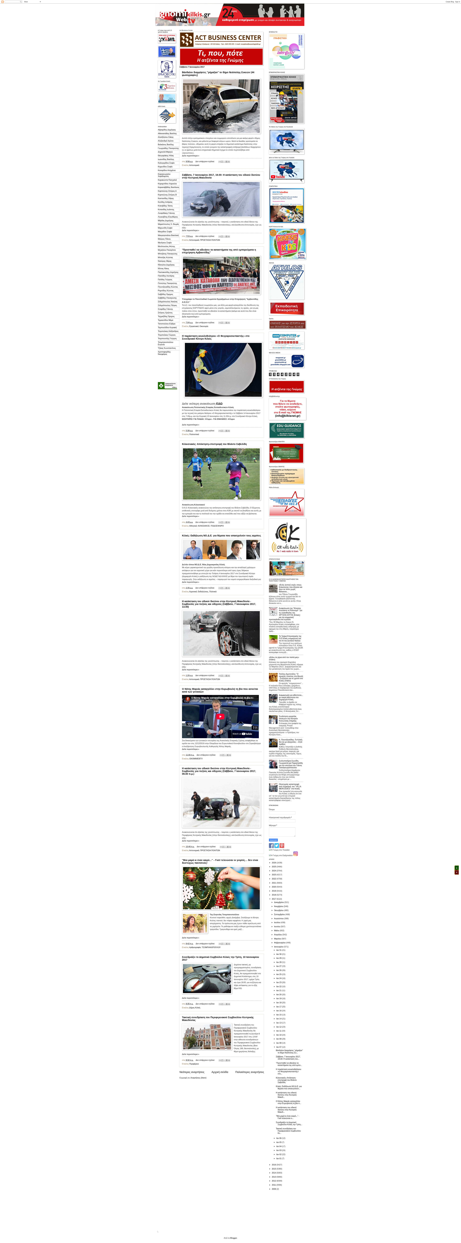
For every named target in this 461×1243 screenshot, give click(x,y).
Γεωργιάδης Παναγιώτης (168, 148)
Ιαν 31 (279, 950)
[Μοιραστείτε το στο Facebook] (226, 161)
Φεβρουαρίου (280, 943)
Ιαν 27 (279, 966)
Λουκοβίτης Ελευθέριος (168, 217)
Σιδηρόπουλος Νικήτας (168, 302)
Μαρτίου (278, 939)
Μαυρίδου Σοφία (165, 232)
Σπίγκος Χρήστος (165, 313)
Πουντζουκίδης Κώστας (168, 287)
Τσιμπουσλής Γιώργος (167, 339)
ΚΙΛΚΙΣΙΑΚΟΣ (204, 526)
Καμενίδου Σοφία (165, 167)
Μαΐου (277, 931)
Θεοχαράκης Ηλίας (166, 156)
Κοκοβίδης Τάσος (165, 206)
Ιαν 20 (279, 995)
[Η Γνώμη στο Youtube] (279, 850)
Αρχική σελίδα (220, 1072)
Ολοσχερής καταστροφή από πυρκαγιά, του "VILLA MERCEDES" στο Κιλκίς (290, 786)
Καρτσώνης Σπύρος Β (167, 195)
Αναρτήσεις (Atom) (198, 1078)
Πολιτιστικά (194, 434)
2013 (274, 1177)
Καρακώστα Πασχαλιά (167, 180)
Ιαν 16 (279, 1011)
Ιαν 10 (279, 1035)
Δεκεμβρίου (279, 902)
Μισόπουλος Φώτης (166, 246)
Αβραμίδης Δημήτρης (167, 130)
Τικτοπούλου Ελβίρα (166, 324)
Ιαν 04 (279, 1146)
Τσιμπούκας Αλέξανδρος (168, 331)
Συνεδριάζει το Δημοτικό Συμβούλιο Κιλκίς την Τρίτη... (289, 1123)
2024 (274, 871)
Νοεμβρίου (279, 906)
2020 (274, 887)
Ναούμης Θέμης (165, 261)
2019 (274, 891)
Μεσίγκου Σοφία (165, 243)
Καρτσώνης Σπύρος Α (167, 191)
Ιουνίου (277, 927)
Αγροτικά (193, 592)
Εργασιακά (194, 326)
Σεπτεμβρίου (279, 914)
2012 (274, 1181)
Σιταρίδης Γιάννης (165, 309)
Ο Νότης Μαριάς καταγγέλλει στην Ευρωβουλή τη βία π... (288, 1102)
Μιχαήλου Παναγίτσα (167, 250)
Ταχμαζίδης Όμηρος (166, 316)
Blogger (233, 1238)
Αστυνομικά (194, 165)
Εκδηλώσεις (203, 592)
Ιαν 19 (279, 998)
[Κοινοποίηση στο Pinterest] (229, 161)
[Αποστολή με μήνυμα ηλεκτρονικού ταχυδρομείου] (219, 161)
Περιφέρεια (194, 1064)
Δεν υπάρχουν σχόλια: (205, 161)
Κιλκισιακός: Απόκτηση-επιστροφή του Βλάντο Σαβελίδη (214, 444)
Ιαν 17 (279, 1007)
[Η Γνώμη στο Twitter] (276, 847)
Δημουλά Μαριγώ (165, 152)
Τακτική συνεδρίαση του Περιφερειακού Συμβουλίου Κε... (288, 1131)
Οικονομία (204, 326)
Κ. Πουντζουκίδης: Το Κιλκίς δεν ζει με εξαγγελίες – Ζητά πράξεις (291, 742)
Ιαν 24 (279, 978)
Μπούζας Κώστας (165, 257)
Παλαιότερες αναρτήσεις (249, 1072)
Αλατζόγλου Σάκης (166, 137)
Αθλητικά (193, 526)
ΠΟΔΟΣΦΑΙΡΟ (217, 526)
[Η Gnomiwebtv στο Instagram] (295, 855)
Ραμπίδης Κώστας (166, 291)
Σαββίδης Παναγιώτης (167, 298)
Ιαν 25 (279, 974)
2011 (274, 1185)
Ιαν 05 (279, 1142)
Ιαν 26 (279, 970)
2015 (274, 1169)
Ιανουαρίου (279, 947)
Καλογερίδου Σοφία (166, 163)
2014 (274, 1173)
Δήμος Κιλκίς (194, 1008)
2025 (274, 867)
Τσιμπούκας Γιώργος (167, 335)
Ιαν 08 (279, 1043)
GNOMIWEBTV (196, 759)
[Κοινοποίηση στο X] (224, 161)
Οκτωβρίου (279, 910)
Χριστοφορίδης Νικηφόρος (164, 353)
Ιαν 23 (279, 982)
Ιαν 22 (279, 986)
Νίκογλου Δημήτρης (166, 265)
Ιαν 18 (279, 1003)
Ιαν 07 (279, 1047)
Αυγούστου (279, 919)
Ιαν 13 (279, 1023)
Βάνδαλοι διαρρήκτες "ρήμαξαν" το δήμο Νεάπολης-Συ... (289, 1051)
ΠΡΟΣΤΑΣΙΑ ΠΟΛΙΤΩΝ (210, 240)
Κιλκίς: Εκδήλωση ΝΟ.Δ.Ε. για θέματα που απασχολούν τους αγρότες (221, 535)
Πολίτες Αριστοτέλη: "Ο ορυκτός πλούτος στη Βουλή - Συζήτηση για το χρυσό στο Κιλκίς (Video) (291, 677)
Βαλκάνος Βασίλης (166, 145)
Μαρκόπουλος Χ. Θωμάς (168, 224)
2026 (274, 863)
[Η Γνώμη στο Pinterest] (281, 847)
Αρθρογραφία (195, 947)
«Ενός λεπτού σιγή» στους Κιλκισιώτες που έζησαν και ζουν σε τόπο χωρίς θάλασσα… (290, 588)
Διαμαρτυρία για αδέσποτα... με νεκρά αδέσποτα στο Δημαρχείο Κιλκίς (291, 697)
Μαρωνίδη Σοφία (165, 228)
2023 (274, 875)
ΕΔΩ (219, 403)
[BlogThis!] (222, 161)
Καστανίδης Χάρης (166, 198)
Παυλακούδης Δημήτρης (168, 272)
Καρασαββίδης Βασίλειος (168, 187)
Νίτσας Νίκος (163, 268)
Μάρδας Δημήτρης (165, 221)
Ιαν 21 (279, 990)
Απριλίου (278, 935)
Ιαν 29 (279, 958)
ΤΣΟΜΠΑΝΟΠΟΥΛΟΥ (211, 947)
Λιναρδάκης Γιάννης (166, 213)
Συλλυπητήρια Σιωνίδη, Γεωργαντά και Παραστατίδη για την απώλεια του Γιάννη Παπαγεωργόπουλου (291, 764)
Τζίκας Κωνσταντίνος (167, 348)
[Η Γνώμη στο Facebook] (271, 847)
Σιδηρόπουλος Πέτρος (167, 305)
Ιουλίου (277, 922)
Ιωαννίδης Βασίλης (166, 159)
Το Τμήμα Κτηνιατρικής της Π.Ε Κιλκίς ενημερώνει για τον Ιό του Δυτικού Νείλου (290, 638)
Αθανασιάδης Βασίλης (167, 133)
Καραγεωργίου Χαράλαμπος (164, 175)
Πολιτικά (212, 592)
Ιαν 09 (279, 1039)
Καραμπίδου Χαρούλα (167, 184)
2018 (274, 895)
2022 (274, 879)
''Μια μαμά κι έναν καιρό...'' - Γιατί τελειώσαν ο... (287, 1117)
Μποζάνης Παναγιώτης (167, 254)
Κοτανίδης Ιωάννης (166, 210)
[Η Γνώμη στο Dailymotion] (281, 855)
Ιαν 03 (279, 1150)
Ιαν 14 (279, 1019)
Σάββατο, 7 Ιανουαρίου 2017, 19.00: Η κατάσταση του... (288, 1058)
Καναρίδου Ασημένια (167, 170)
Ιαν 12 (279, 1027)
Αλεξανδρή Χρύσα (165, 141)
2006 (274, 1189)
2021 (274, 883)
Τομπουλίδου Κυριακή (167, 327)
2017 (274, 899)
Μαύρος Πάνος (164, 239)
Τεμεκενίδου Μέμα (165, 320)
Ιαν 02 (279, 1154)
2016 (274, 1165)
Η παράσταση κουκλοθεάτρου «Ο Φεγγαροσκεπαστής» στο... (288, 1071)
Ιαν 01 (279, 1158)
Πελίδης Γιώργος (165, 280)
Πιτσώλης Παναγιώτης (167, 283)
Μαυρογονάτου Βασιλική (168, 235)
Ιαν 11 (279, 1031)
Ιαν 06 (279, 1138)
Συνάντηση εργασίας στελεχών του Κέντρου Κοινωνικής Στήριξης (288, 718)
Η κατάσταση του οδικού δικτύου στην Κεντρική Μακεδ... (286, 1095)
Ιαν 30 (279, 954)
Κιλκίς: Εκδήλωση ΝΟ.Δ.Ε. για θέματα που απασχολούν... (289, 1087)
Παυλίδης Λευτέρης (166, 276)
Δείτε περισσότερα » (190, 156)
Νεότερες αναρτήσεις (191, 1072)
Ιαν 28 (279, 962)
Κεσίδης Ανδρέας (165, 202)
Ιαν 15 (279, 1015)
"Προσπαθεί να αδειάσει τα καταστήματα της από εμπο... (289, 1064)
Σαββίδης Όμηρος (165, 294)
